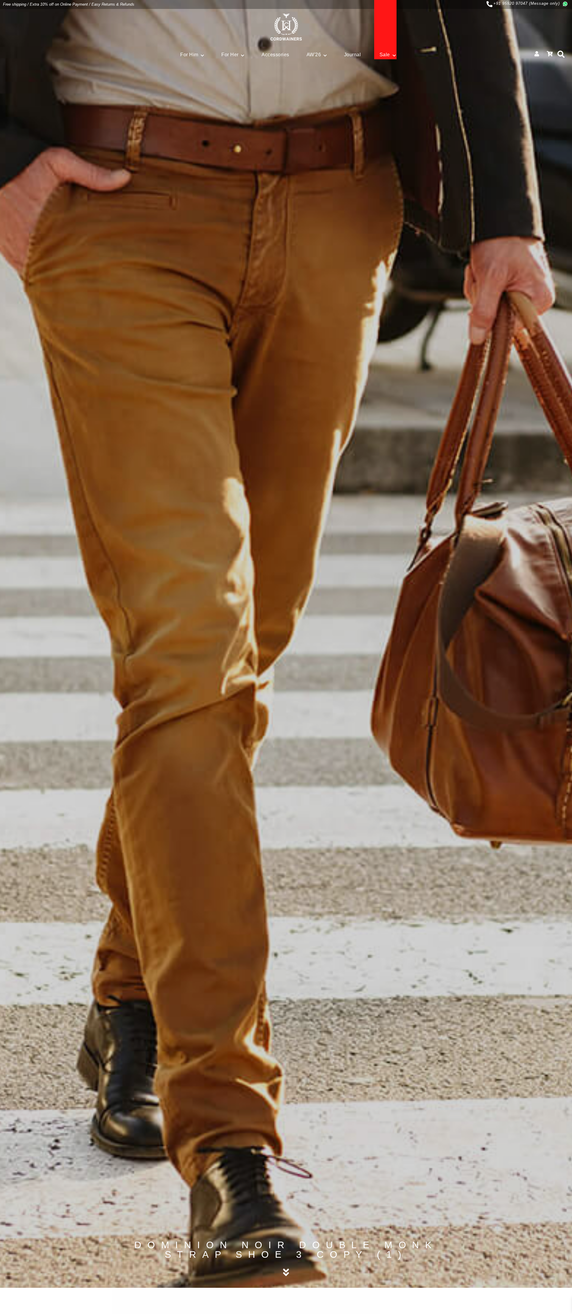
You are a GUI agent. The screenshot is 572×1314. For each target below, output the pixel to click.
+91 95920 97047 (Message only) (526, 3)
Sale (385, 54)
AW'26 (314, 54)
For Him (189, 54)
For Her (230, 54)
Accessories (275, 54)
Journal (352, 54)
